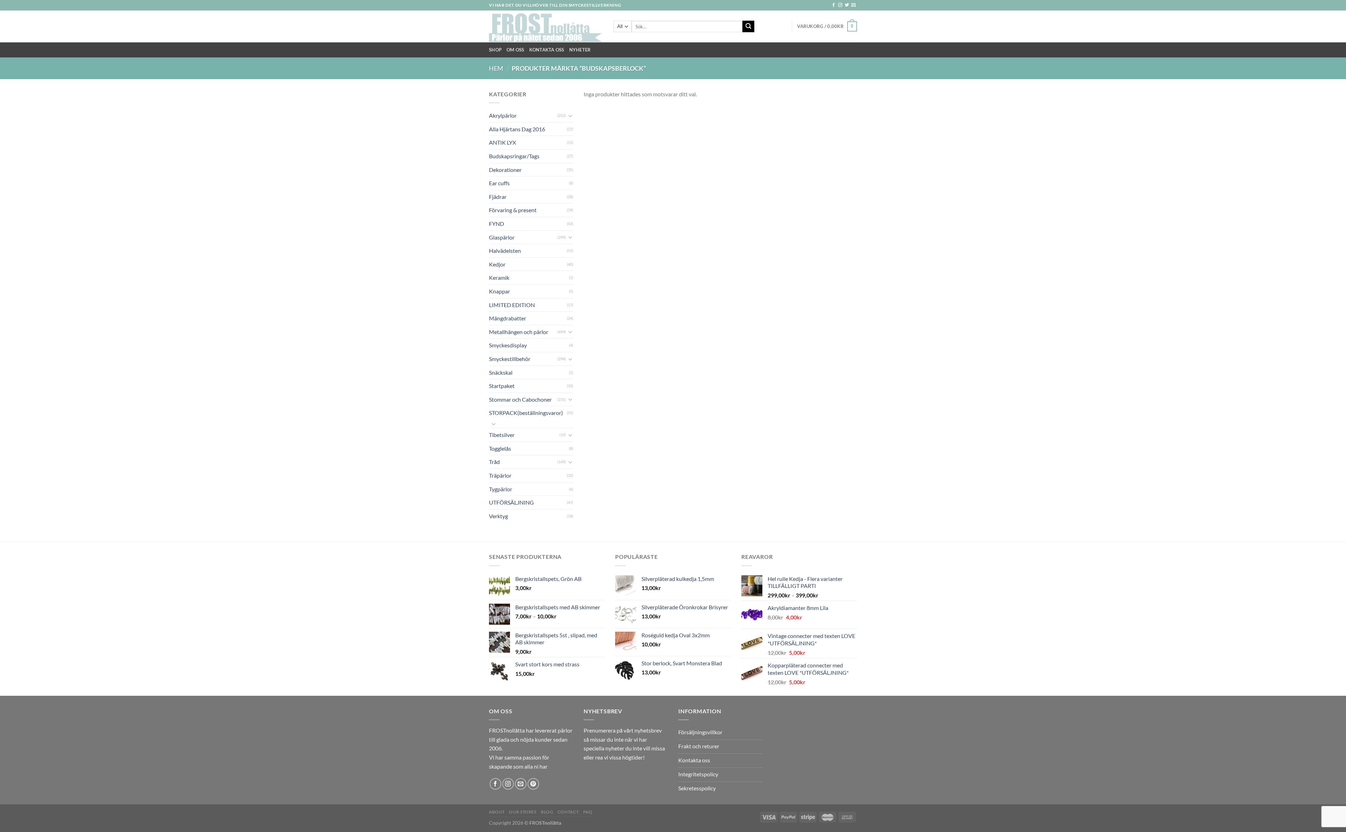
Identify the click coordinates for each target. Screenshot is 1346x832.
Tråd (494, 461)
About (497, 811)
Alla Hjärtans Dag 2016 (517, 129)
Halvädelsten (505, 250)
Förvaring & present (513, 210)
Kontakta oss (546, 50)
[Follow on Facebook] (833, 5)
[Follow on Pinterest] (533, 784)
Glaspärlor (502, 237)
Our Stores (522, 811)
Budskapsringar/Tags (514, 156)
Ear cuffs (499, 183)
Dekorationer (505, 169)
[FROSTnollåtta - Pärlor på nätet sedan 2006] (546, 26)
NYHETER (580, 50)
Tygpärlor (500, 489)
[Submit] (748, 27)
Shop (495, 50)
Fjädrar (498, 196)
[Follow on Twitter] (847, 5)
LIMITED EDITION (512, 304)
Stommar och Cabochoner (520, 399)
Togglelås (500, 448)
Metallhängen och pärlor (518, 331)
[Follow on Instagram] (840, 5)
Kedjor (497, 264)
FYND (496, 223)
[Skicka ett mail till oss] (853, 5)
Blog (547, 811)
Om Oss (515, 50)
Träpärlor (500, 475)
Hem (496, 68)
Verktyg (498, 516)
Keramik (499, 277)
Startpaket (502, 385)
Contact (568, 811)
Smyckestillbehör (509, 358)
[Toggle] (570, 115)
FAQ (587, 811)
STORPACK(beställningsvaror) (526, 412)
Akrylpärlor (503, 115)
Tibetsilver (502, 434)
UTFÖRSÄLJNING (511, 502)
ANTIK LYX (502, 142)
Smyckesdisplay (508, 345)
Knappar (499, 291)
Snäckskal (500, 372)
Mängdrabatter (507, 318)
